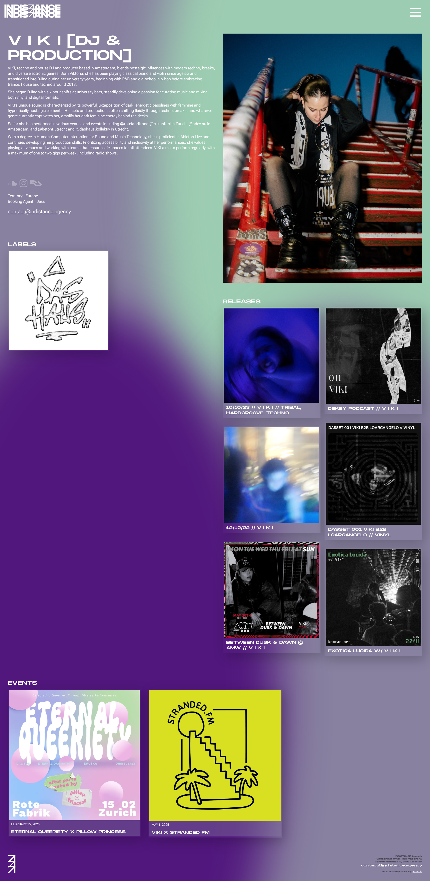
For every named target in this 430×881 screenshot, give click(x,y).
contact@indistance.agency (39, 211)
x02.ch (417, 871)
